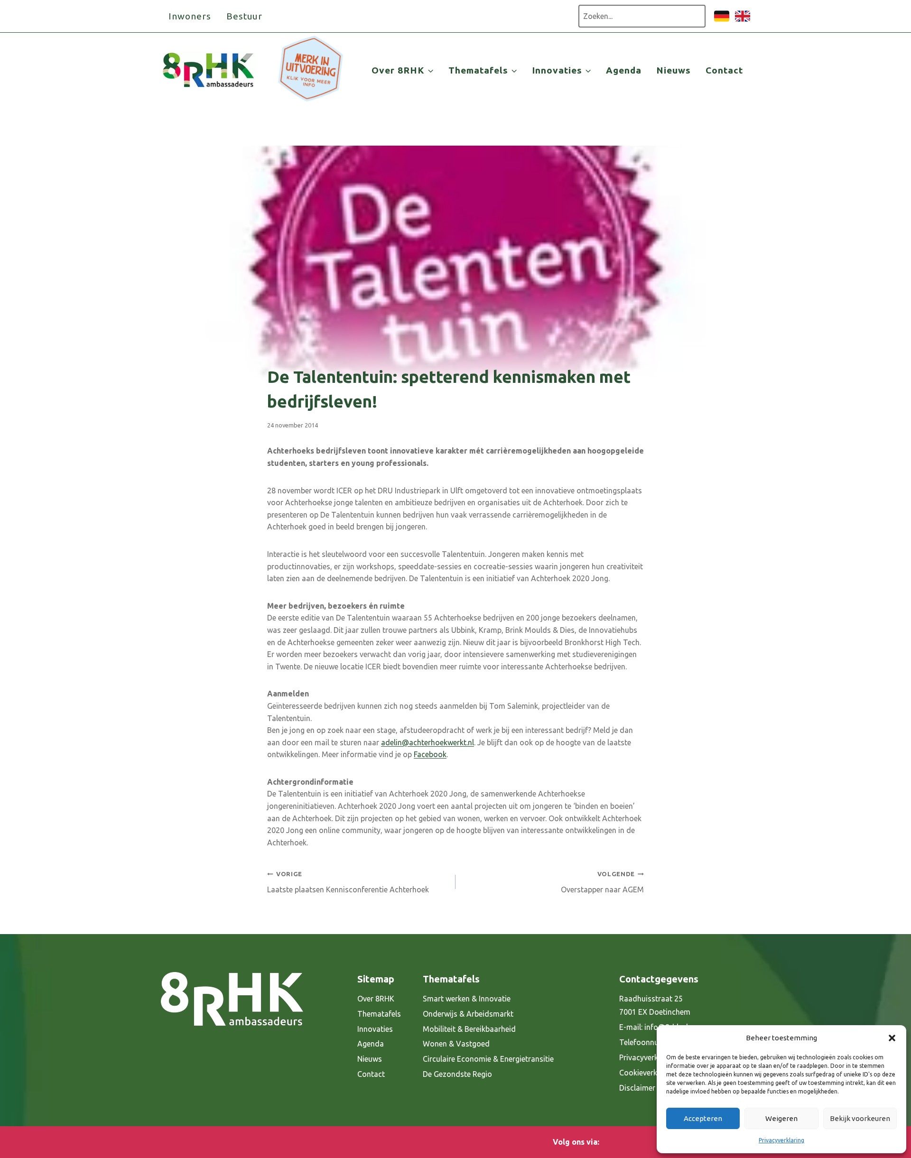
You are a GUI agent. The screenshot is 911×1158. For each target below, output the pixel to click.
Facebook (430, 754)
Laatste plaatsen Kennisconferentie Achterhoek (348, 882)
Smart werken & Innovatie (467, 998)
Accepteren (703, 1118)
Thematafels (379, 1014)
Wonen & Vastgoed (456, 1043)
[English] (742, 21)
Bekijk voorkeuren (860, 1118)
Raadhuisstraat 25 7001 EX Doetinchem (654, 1005)
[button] (892, 1038)
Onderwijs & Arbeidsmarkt (468, 1014)
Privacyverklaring (781, 1140)
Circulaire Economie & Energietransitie (488, 1059)
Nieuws (673, 70)
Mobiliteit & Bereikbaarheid (469, 1029)
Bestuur (244, 16)
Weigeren (781, 1118)
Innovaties (375, 1029)
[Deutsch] (721, 21)
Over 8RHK (375, 998)
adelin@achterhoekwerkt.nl (427, 742)
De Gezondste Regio (457, 1074)
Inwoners (189, 16)
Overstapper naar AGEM (602, 882)
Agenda (623, 70)
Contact (724, 70)
